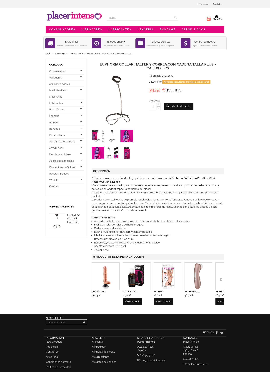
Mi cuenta (97, 341)
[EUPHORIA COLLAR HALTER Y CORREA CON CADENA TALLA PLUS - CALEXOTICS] (98, 137)
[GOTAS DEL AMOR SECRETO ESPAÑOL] (136, 276)
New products (54, 341)
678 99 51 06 (147, 355)
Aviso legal (52, 356)
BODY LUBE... (223, 291)
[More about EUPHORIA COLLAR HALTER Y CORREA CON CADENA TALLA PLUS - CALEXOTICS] (57, 221)
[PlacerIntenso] (74, 15)
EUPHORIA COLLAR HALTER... (73, 218)
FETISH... (159, 291)
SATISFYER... (192, 291)
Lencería (146, 29)
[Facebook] (217, 332)
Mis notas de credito (103, 351)
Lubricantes (119, 29)
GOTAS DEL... (130, 291)
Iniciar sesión (203, 4)
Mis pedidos (99, 346)
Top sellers (52, 346)
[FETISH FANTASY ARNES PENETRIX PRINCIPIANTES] (167, 276)
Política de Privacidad (58, 367)
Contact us (52, 351)
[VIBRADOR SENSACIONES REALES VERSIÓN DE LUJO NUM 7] (106, 276)
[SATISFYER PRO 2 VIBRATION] (198, 276)
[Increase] (158, 104)
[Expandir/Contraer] (81, 71)
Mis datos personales (104, 361)
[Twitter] (222, 332)
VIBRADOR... (99, 291)
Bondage (167, 29)
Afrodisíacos (193, 29)
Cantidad (154, 100)
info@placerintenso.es (153, 360)
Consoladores (62, 29)
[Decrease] (158, 108)
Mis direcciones (100, 356)
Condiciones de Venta (58, 361)
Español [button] (216, 4)
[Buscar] (175, 17)
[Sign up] (84, 322)
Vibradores (92, 29)
